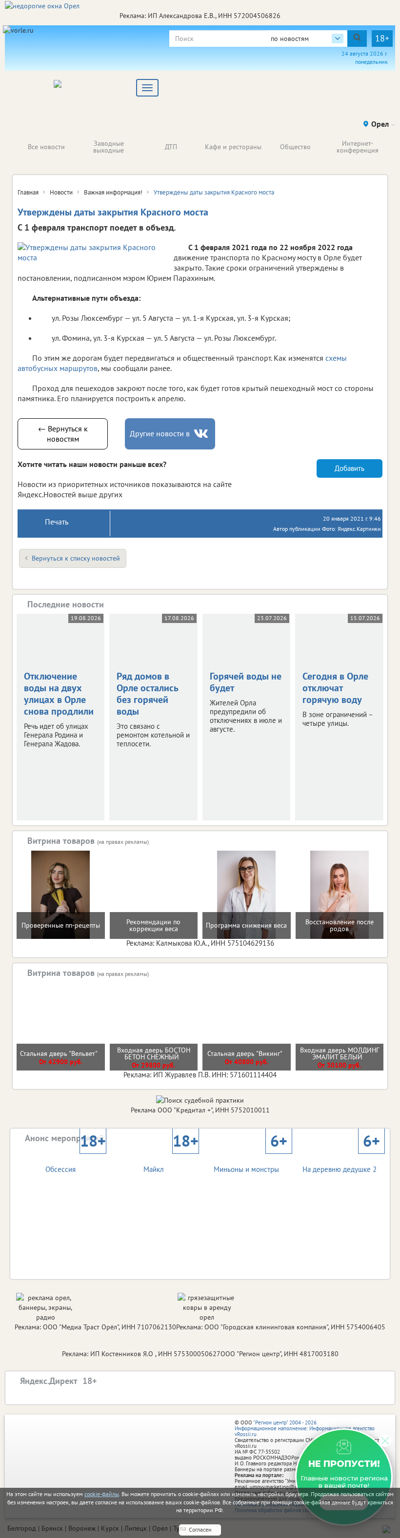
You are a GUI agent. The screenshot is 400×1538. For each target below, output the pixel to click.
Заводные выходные (108, 147)
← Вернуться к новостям (63, 434)
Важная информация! (113, 192)
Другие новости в (160, 433)
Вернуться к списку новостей (76, 558)
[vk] (202, 433)
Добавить (349, 468)
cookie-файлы (101, 1494)
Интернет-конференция (358, 147)
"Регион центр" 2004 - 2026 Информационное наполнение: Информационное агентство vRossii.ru (305, 1428)
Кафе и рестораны (233, 146)
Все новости (46, 146)
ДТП (171, 146)
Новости (61, 192)
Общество (295, 146)
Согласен (200, 1529)
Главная (28, 192)
